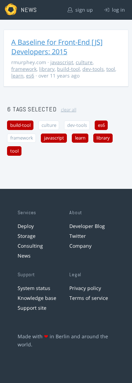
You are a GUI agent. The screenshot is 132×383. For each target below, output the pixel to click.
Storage (27, 236)
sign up (83, 9)
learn (17, 75)
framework (24, 69)
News (24, 255)
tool (110, 69)
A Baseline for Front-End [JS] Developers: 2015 (57, 46)
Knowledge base (37, 298)
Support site (32, 307)
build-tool (68, 69)
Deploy (26, 226)
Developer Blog (87, 226)
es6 (30, 75)
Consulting (30, 245)
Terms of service (88, 298)
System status (34, 288)
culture (84, 62)
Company (80, 245)
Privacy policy (85, 288)
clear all (68, 110)
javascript (61, 62)
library (47, 69)
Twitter (77, 236)
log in (118, 9)
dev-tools (93, 69)
